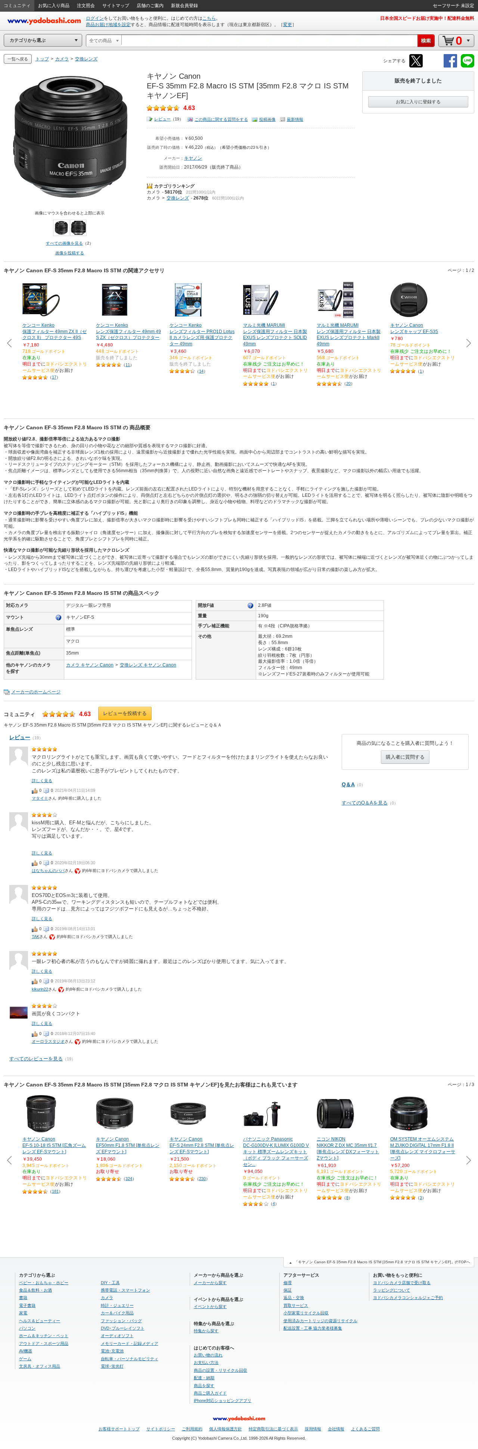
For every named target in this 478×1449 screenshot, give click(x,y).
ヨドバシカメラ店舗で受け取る (402, 1282)
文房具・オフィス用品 (39, 1366)
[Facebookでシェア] (450, 66)
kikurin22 (40, 989)
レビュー (162, 119)
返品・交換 (293, 1297)
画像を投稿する (69, 253)
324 (128, 1178)
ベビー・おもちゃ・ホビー (43, 1282)
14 (201, 371)
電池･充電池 (112, 1351)
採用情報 (313, 1429)
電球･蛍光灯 (112, 1366)
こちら (209, 18)
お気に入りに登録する (418, 101)
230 (202, 1178)
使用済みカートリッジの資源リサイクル (320, 1320)
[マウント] (59, 618)
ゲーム (25, 1359)
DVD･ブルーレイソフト (123, 1328)
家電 (23, 1313)
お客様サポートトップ (119, 1429)
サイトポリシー (160, 1429)
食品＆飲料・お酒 (35, 1290)
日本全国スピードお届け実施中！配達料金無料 (427, 18)
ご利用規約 (192, 1429)
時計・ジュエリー (117, 1305)
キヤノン (193, 158)
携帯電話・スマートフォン (125, 1290)
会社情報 (336, 1429)
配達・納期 (204, 1378)
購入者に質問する (405, 757)
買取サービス (295, 1305)
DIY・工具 (110, 1282)
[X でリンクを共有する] (416, 66)
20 (348, 383)
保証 (287, 1290)
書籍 (23, 1297)
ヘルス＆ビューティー (39, 1320)
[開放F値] (251, 606)
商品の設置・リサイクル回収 (220, 1370)
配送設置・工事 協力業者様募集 (312, 1328)
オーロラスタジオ (48, 1041)
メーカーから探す (210, 1282)
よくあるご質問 (365, 1429)
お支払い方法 (206, 1362)
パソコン (27, 1328)
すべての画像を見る (64, 243)
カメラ (153, 192)
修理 (287, 1282)
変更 (287, 24)
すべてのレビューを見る (36, 1058)
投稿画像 (267, 119)
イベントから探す (210, 1306)
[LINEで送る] (467, 66)
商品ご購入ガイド (210, 1393)
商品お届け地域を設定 (108, 24)
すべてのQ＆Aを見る (365, 803)
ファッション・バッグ (121, 1320)
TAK (35, 936)
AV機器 (25, 1351)
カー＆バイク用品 (117, 1313)
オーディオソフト (117, 1335)
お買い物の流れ (208, 1355)
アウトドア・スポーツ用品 (43, 1343)
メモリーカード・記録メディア (129, 1343)
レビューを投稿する (125, 713)
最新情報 (295, 119)
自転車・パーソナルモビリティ (129, 1359)
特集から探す (206, 1331)
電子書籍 (27, 1305)
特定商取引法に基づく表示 (273, 1429)
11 (127, 365)
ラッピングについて (391, 1290)
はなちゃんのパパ (48, 870)
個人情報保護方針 (225, 1429)
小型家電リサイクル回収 (306, 1313)
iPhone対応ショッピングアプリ (222, 1400)
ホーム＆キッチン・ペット (43, 1335)
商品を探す (204, 1385)
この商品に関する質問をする (221, 119)
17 (54, 377)
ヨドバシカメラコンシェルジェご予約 (408, 1297)
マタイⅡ (40, 798)
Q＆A (348, 784)
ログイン (95, 18)
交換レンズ (178, 198)
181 (55, 1191)
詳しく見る (42, 780)
